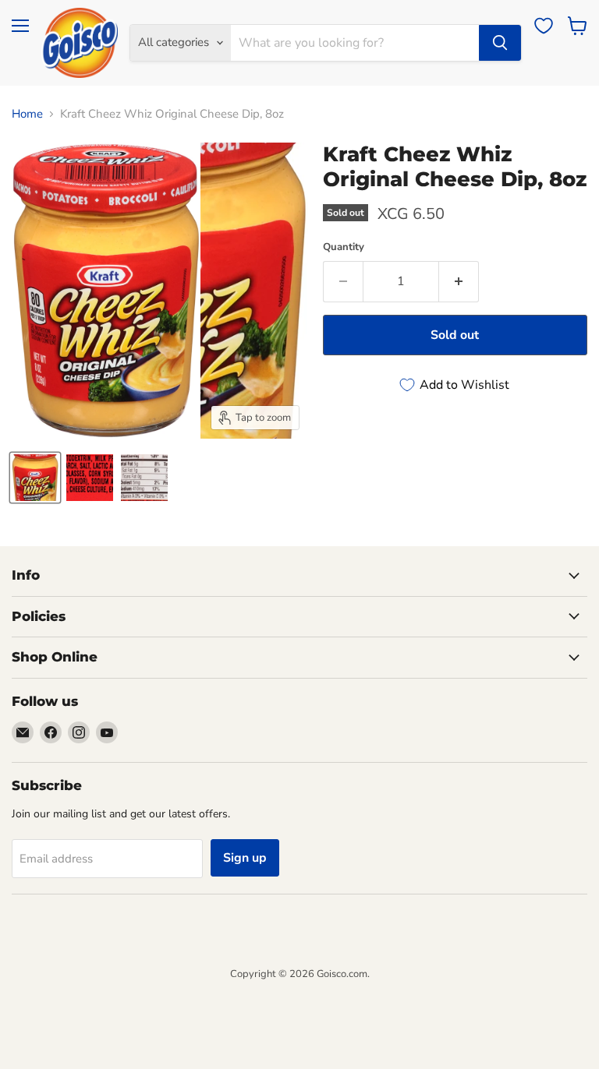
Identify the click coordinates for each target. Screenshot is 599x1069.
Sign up (245, 857)
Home (27, 114)
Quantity (343, 247)
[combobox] (355, 43)
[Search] (500, 43)
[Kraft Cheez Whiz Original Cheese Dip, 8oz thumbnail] (35, 478)
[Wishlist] (543, 25)
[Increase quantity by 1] (459, 281)
